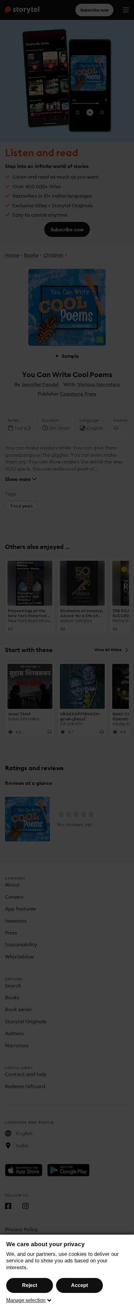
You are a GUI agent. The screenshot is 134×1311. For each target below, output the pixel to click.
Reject (29, 1285)
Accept (79, 1285)
